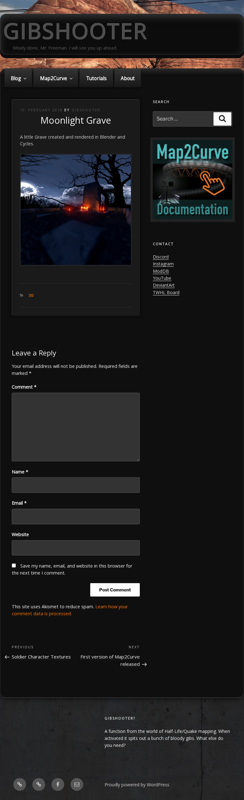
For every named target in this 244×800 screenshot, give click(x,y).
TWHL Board (166, 292)
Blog (16, 78)
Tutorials (96, 78)
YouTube (162, 278)
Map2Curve (53, 78)
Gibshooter (75, 30)
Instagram (163, 264)
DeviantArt (164, 285)
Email (19, 503)
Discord (161, 257)
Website (20, 534)
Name (20, 472)
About (128, 78)
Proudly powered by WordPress (137, 785)
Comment (24, 387)
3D (32, 295)
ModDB (161, 271)
